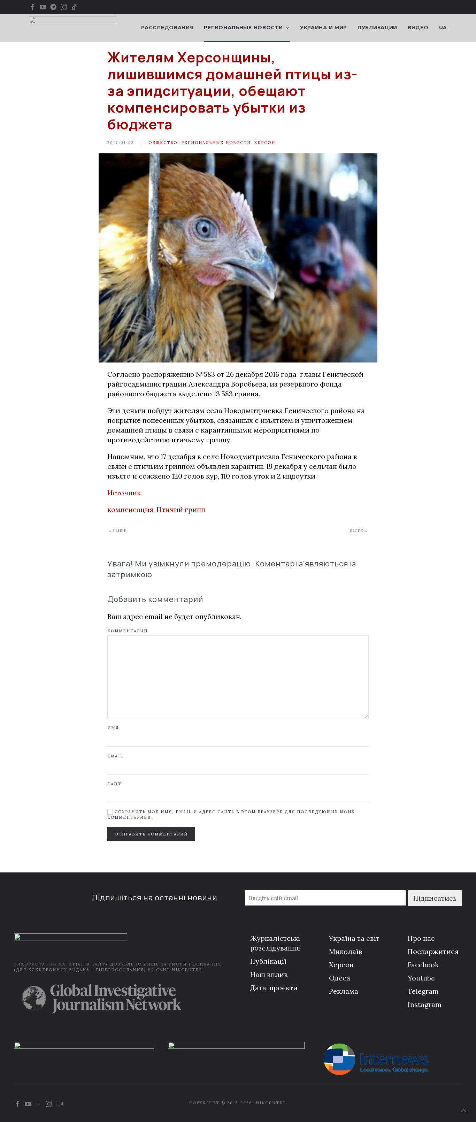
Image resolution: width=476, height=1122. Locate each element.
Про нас (421, 938)
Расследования (167, 27)
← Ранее (117, 530)
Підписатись (434, 898)
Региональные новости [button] (243, 27)
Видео (418, 27)
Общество (162, 142)
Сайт (114, 783)
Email (115, 756)
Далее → (359, 530)
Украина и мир (323, 27)
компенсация (130, 509)
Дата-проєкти (274, 987)
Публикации (377, 27)
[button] (463, 1111)
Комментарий (127, 630)
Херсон (264, 142)
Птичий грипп (180, 509)
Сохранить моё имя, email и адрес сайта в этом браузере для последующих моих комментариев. (231, 814)
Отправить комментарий (151, 834)
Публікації (268, 961)
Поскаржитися (433, 951)
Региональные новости (216, 142)
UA (443, 27)
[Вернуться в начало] (72, 28)
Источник (124, 492)
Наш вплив (269, 974)
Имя (113, 727)
